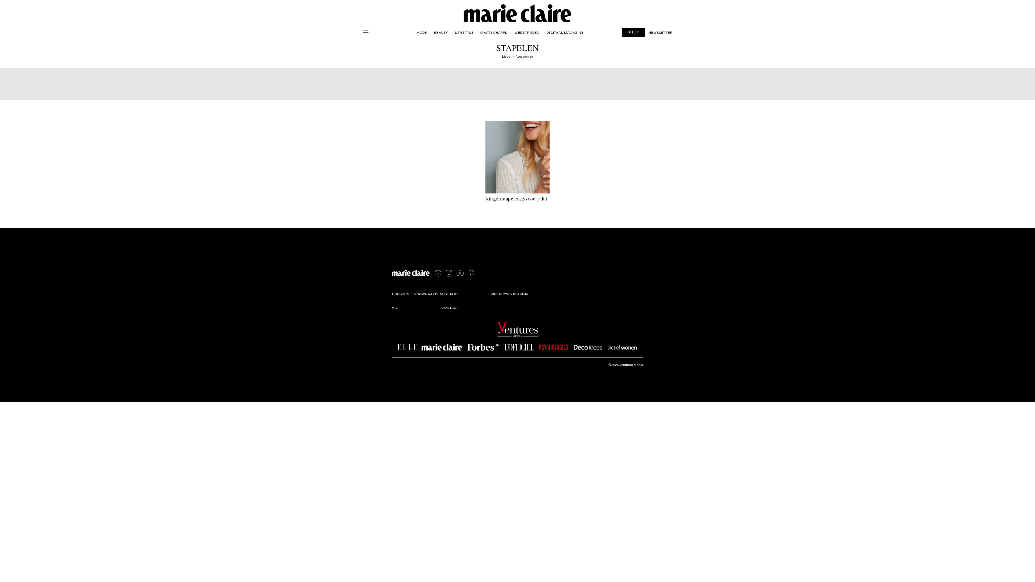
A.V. (395, 307)
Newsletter (660, 32)
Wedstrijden (527, 32)
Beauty (441, 32)
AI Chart (450, 294)
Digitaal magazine (565, 32)
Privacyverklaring (510, 294)
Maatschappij (494, 32)
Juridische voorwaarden (417, 294)
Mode (421, 32)
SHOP (633, 32)
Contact (450, 307)
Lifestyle (464, 32)
